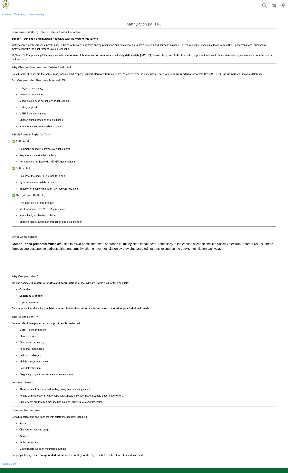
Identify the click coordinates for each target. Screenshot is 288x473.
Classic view (9, 463)
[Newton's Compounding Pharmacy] (6, 4)
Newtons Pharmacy (14, 14)
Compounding (36, 14)
